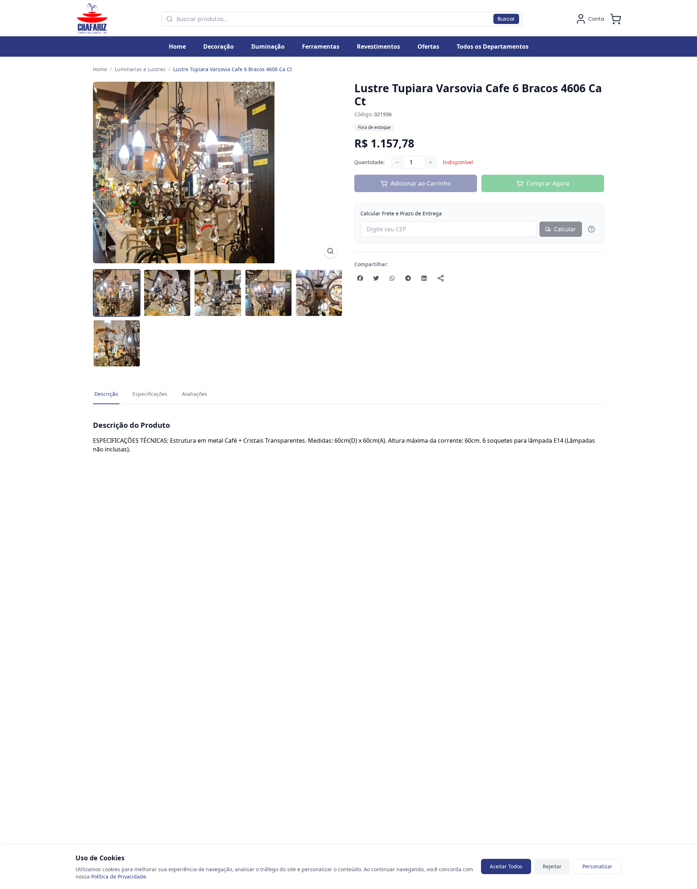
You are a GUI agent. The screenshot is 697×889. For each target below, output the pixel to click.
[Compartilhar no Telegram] (408, 278)
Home (100, 69)
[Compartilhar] (440, 278)
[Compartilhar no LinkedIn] (424, 278)
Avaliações (194, 393)
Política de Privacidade (118, 876)
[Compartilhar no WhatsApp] (392, 278)
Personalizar (597, 866)
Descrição (106, 393)
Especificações (150, 393)
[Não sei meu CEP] (591, 229)
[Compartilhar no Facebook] (360, 278)
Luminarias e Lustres (140, 69)
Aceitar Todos (506, 866)
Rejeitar (552, 866)
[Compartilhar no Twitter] (376, 278)
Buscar (506, 19)
